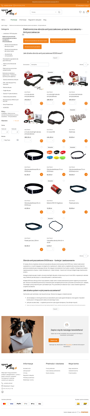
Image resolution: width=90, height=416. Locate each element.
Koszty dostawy (50, 373)
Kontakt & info (27, 368)
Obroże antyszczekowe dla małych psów (11, 50)
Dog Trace (7, 140)
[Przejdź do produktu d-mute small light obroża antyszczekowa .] (33, 118)
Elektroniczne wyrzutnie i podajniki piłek (10, 69)
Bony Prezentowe (8, 104)
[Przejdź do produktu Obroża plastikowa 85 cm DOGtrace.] (33, 155)
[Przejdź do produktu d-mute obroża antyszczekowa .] (33, 80)
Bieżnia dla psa (7, 87)
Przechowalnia (72, 373)
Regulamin (69, 344)
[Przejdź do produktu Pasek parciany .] (78, 189)
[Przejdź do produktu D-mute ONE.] (56, 118)
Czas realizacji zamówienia (53, 371)
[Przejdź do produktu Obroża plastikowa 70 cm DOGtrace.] (56, 155)
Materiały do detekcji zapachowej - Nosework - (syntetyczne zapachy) (10, 74)
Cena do (14, 129)
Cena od (3, 129)
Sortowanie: (26, 64)
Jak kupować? (26, 371)
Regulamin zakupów (28, 375)
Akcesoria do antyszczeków (9, 55)
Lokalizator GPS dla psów (10, 33)
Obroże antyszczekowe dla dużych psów (11, 45)
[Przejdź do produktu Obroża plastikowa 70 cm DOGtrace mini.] (78, 155)
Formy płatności (50, 368)
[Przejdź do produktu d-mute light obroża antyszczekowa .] (56, 80)
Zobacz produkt (86, 140)
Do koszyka (41, 103)
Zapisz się (53, 340)
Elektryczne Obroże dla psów (9, 64)
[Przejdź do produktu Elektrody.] (78, 118)
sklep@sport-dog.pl (83, 5)
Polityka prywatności (28, 377)
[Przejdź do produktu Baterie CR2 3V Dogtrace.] (56, 189)
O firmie (25, 373)
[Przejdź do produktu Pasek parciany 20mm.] (33, 226)
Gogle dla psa (7, 90)
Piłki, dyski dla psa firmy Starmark (9, 83)
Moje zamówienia (73, 368)
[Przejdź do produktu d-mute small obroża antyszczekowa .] (78, 80)
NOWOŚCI (6, 107)
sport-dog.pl (4, 25)
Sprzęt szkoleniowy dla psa (10, 79)
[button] (59, 12)
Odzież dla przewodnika (9, 96)
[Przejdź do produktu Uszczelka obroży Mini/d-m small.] (56, 226)
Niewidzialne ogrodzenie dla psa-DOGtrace (10, 59)
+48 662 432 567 (8, 5)
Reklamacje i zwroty (28, 380)
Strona (81, 64)
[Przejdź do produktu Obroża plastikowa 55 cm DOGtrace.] (33, 189)
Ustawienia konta (73, 371)
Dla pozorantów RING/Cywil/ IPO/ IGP (11, 100)
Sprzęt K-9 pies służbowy (10, 93)
